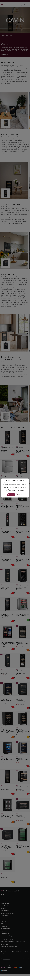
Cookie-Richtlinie (20, 490)
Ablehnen (19, 494)
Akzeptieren (11, 494)
